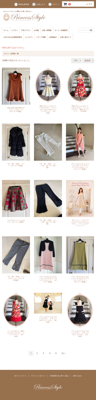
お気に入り (40, 4)
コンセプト (29, 37)
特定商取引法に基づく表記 (59, 376)
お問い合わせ (77, 376)
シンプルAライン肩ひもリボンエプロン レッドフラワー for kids (16, 333)
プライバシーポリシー (38, 376)
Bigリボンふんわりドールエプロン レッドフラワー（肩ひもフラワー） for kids (80, 108)
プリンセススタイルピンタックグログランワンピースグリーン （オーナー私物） (80, 279)
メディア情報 (41, 37)
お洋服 (36, 30)
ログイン (56, 4)
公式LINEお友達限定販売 (13, 37)
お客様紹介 (53, 37)
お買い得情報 (47, 30)
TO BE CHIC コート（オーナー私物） (16, 165)
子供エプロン (26, 30)
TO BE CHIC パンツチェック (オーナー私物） (16, 278)
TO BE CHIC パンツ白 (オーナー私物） (48, 165)
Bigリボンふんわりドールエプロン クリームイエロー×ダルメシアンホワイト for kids (48, 109)
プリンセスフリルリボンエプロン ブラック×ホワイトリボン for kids (48, 319)
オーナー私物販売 (61, 30)
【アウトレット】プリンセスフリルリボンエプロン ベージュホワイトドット (80, 223)
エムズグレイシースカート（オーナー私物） (16, 221)
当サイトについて (20, 376)
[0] (65, 4)
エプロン (15, 30)
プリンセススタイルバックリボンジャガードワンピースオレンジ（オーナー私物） (80, 166)
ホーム (6, 30)
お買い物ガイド (65, 37)
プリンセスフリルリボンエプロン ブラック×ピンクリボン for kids (80, 333)
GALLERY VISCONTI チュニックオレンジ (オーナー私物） (16, 109)
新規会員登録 (23, 4)
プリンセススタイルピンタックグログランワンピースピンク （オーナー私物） (48, 279)
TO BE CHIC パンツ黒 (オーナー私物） (48, 222)
